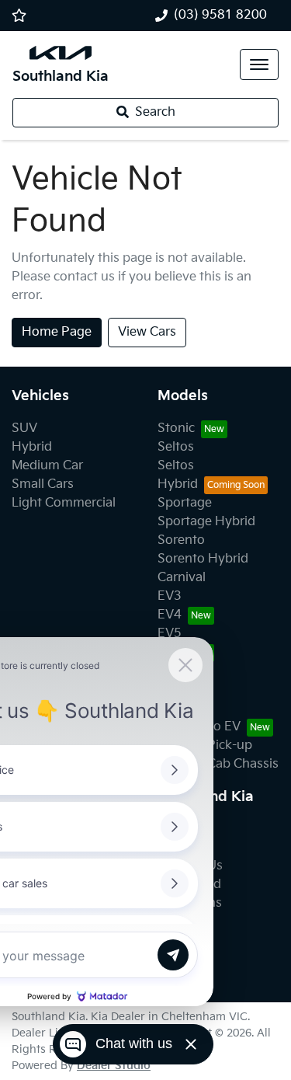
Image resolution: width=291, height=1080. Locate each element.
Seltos (176, 447)
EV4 (170, 615)
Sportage (185, 503)
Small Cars (43, 484)
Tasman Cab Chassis (218, 764)
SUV (24, 428)
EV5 (170, 633)
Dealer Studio (114, 1065)
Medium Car (47, 465)
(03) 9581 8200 (220, 15)
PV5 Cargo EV (199, 726)
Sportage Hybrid (206, 521)
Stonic (176, 428)
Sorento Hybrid (203, 559)
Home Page (57, 332)
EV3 (170, 596)
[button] (259, 64)
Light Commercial (64, 503)
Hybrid (32, 447)
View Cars (147, 332)
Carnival (182, 577)
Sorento (181, 540)
